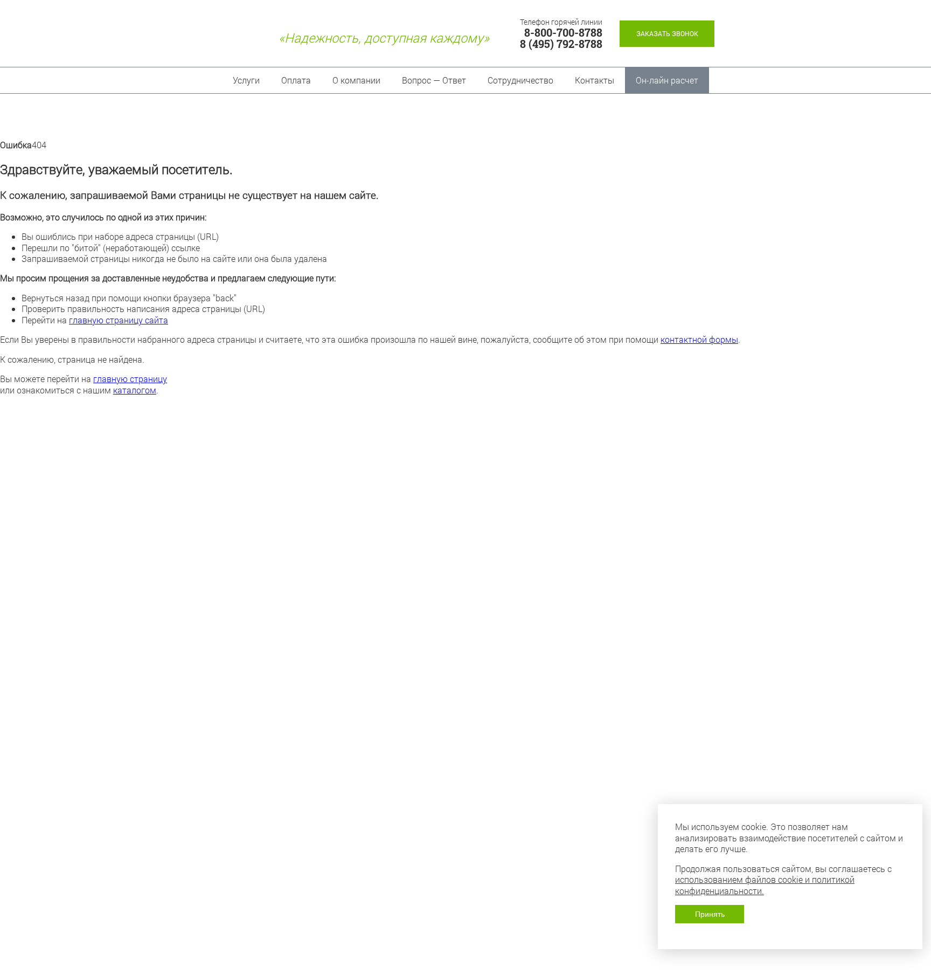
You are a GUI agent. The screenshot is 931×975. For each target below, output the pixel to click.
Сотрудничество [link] (520, 80)
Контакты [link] (594, 80)
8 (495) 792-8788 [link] (561, 44)
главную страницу (130, 378)
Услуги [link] (246, 80)
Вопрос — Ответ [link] (434, 80)
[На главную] (231, 37)
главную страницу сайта (118, 320)
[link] (667, 33)
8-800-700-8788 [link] (563, 32)
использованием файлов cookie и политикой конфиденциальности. (764, 885)
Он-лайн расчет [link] (667, 80)
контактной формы (699, 339)
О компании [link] (356, 80)
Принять (710, 914)
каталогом (134, 390)
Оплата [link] (296, 80)
